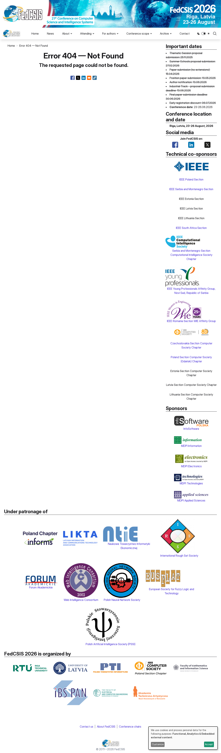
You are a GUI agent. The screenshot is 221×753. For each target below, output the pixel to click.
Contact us (86, 726)
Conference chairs (130, 726)
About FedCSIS (106, 726)
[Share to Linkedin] (83, 78)
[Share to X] (78, 78)
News (50, 33)
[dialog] (183, 738)
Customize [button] (158, 744)
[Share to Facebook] (72, 78)
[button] (95, 78)
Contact (185, 33)
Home (35, 33)
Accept (209, 744)
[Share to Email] (89, 78)
